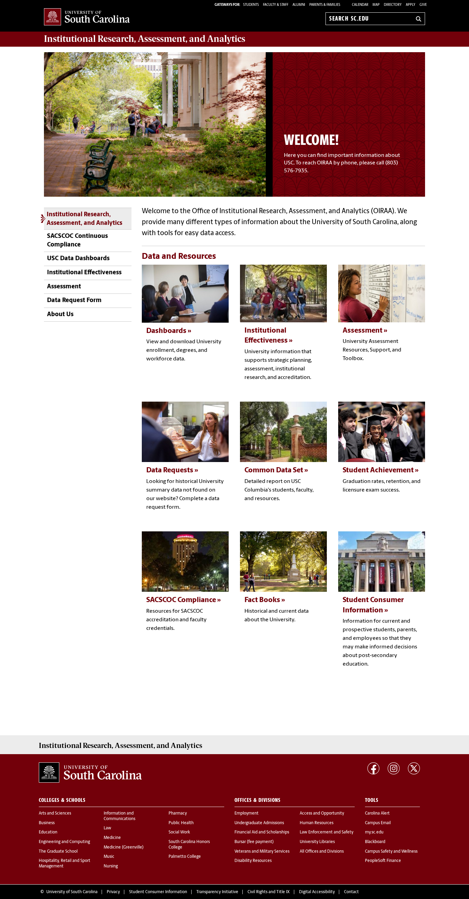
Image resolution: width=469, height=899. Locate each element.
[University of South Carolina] (90, 772)
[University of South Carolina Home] (87, 17)
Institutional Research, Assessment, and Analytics (84, 219)
